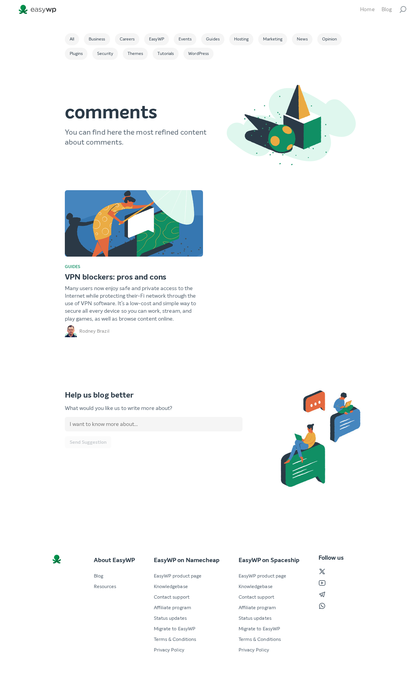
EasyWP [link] (39, 9)
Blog (98, 576)
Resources (105, 586)
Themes (135, 53)
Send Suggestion (88, 442)
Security (105, 53)
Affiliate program (172, 607)
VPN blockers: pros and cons (115, 277)
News (302, 39)
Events (185, 39)
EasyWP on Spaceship (269, 560)
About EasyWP (114, 560)
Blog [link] (387, 9)
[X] (322, 571)
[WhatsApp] (322, 606)
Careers (127, 39)
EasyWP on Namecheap (187, 560)
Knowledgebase (171, 586)
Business (97, 39)
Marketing (272, 39)
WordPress (198, 53)
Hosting (241, 39)
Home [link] (367, 9)
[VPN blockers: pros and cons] (134, 223)
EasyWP (156, 39)
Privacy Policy (169, 650)
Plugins (76, 53)
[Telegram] (322, 594)
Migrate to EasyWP (175, 629)
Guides (213, 39)
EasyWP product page (178, 576)
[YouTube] (322, 583)
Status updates (170, 618)
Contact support (171, 597)
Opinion (329, 39)
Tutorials (165, 53)
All (72, 39)
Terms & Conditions (175, 639)
